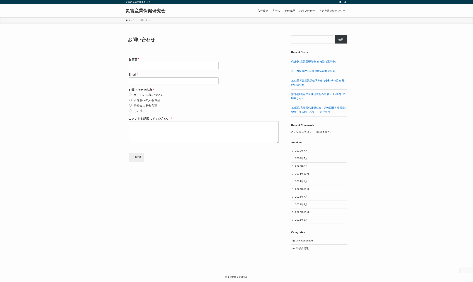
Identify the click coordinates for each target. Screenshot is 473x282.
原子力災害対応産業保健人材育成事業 (313, 70)
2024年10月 (302, 173)
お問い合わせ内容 (141, 89)
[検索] (345, 2)
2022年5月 (301, 219)
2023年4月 (301, 204)
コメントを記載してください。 (150, 118)
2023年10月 (302, 189)
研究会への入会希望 (147, 100)
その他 (138, 110)
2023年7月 (301, 196)
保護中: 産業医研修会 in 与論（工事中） (314, 61)
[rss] (340, 2)
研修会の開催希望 (145, 105)
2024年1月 (301, 181)
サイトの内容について (148, 94)
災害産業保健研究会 (146, 10)
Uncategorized (304, 240)
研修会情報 (302, 248)
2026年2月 (301, 166)
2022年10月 (302, 212)
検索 (340, 39)
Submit (136, 157)
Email (133, 74)
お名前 (134, 59)
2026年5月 (301, 158)
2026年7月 (301, 150)
